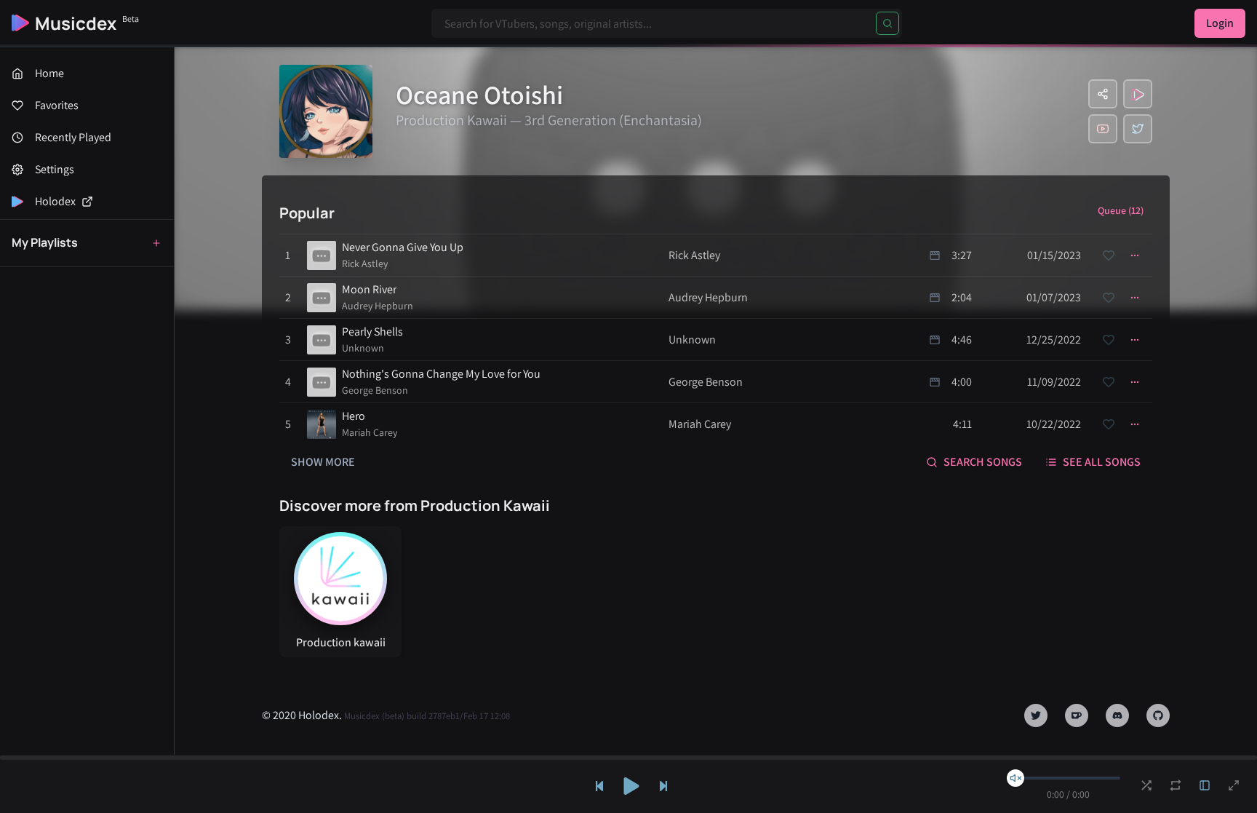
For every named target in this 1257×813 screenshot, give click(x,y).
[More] (1134, 255)
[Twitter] (1137, 128)
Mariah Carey (369, 432)
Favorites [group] (57, 105)
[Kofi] (1076, 715)
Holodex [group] (55, 201)
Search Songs (982, 461)
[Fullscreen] (1233, 785)
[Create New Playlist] (156, 243)
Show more (323, 461)
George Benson (375, 390)
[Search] (887, 23)
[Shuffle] (1146, 785)
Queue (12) (1121, 210)
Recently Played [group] (73, 137)
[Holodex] (1137, 93)
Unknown (363, 347)
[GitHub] (1158, 715)
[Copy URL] (1102, 93)
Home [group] (49, 73)
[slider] (1015, 778)
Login (1220, 23)
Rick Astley (365, 263)
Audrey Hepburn (377, 305)
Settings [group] (54, 169)
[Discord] (1117, 715)
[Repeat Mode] (1175, 785)
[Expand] (1204, 785)
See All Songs (1102, 461)
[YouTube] (1102, 128)
